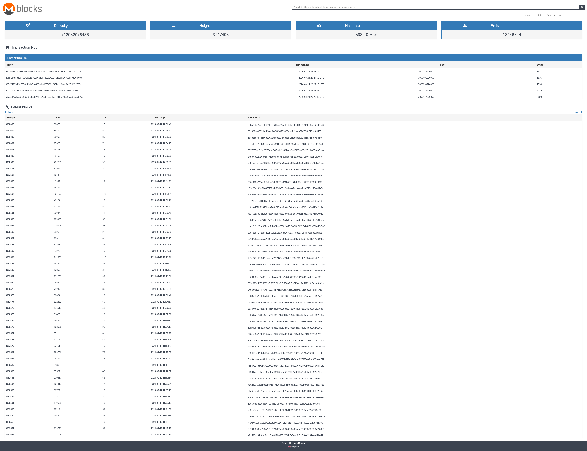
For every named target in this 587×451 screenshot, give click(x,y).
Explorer (528, 15)
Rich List (550, 15)
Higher (10, 112)
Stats (539, 15)
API (561, 15)
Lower (577, 112)
